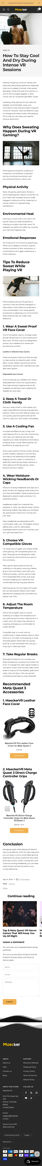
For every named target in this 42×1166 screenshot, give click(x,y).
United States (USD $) (11, 1135)
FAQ (4, 1067)
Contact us (7, 1071)
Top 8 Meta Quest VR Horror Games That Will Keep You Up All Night (20, 933)
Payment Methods (30, 1063)
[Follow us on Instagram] (36, 1092)
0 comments (24, 879)
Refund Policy (29, 1080)
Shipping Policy (29, 1067)
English (27, 1135)
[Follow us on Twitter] (31, 1092)
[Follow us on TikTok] (31, 1098)
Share (5, 888)
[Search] (8, 10)
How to (6, 50)
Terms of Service (30, 1075)
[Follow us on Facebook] (26, 1092)
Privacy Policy (17, 957)
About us (6, 1063)
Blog (5, 1075)
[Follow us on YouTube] (26, 1098)
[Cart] (38, 10)
